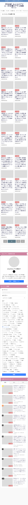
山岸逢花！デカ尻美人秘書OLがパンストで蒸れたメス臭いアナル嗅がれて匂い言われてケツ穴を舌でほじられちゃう (20, 117)
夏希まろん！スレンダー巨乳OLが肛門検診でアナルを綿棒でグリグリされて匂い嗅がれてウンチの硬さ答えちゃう (7, 74)
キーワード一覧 (18, 10)
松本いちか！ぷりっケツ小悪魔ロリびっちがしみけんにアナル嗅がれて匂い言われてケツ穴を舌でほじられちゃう (6, 31)
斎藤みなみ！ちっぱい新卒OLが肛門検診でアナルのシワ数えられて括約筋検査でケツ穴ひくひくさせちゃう (7, 95)
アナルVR (7, 10)
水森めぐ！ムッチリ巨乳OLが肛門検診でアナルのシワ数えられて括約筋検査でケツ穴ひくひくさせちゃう (20, 52)
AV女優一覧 (12, 10)
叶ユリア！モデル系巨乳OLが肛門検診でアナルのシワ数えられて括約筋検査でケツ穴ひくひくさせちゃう (20, 74)
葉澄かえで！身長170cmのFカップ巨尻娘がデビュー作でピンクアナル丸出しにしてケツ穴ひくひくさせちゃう (7, 52)
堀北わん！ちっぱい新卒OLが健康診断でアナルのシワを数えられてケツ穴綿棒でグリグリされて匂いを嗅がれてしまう (20, 95)
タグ (3, 300)
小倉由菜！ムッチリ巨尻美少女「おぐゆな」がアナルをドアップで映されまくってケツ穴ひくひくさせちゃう (20, 31)
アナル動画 (3, 10)
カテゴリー (4, 295)
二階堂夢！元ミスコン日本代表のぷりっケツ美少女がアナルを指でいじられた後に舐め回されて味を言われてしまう (20, 138)
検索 (14, 374)
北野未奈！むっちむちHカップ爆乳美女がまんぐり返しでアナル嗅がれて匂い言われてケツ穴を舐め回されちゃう (7, 117)
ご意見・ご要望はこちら (14, 281)
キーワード (4, 289)
